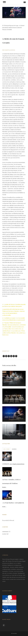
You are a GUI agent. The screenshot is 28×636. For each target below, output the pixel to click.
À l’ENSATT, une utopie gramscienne (13, 464)
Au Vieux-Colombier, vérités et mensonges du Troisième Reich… (11, 483)
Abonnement (5, 531)
